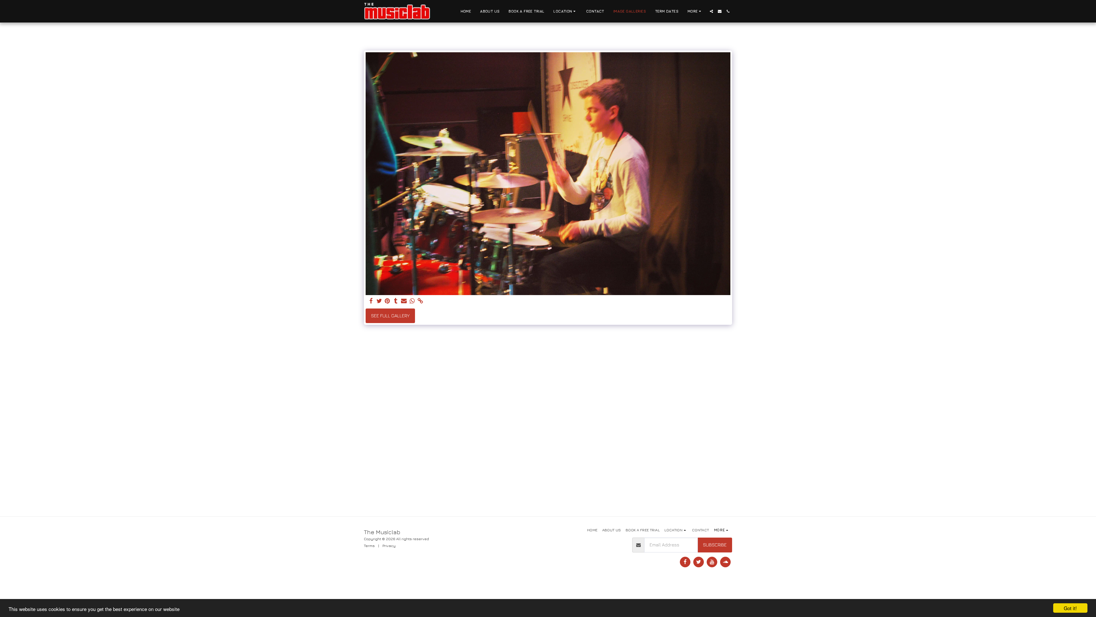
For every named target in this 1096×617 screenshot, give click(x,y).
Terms (369, 545)
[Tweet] (379, 301)
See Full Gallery (390, 315)
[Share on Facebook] (371, 301)
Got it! (1070, 608)
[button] (565, 11)
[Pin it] (387, 301)
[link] (421, 301)
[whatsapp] (412, 301)
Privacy (389, 545)
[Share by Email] (404, 301)
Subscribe (715, 545)
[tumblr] (396, 301)
